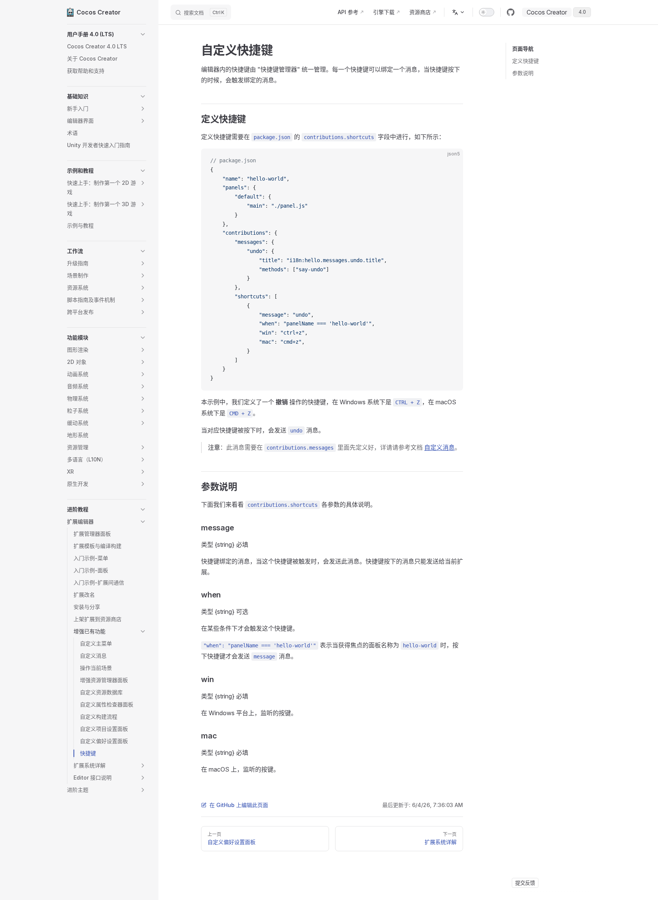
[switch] (486, 12)
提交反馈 (525, 883)
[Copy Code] (450, 160)
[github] (510, 12)
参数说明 (522, 73)
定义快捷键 (525, 61)
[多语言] (458, 12)
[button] (106, 34)
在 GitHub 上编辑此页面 (238, 805)
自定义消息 (439, 447)
